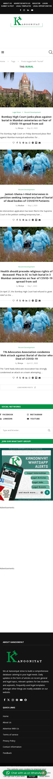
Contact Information (12, 746)
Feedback (7, 753)
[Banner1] (26, 474)
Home (2, 61)
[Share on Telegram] (33, 142)
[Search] (50, 52)
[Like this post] (14, 142)
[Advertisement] (27, 38)
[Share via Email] (40, 142)
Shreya (20, 128)
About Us (7, 3)
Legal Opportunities (42, 6)
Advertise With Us (22, 3)
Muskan (21, 205)
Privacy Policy (9, 740)
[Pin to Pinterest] (23, 142)
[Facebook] (20, 10)
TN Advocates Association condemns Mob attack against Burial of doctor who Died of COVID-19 (26, 355)
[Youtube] (32, 10)
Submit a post (7, 6)
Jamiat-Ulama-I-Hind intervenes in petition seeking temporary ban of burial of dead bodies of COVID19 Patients (26, 197)
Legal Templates (23, 6)
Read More (44, 776)
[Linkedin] (28, 10)
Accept (32, 776)
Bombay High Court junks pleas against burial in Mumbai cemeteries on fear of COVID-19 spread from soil (26, 120)
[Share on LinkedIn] (26, 142)
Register (36, 3)
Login (45, 3)
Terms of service (10, 734)
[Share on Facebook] (17, 142)
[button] (25, 773)
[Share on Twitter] (20, 142)
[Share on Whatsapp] (29, 142)
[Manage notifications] (43, 773)
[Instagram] (24, 10)
